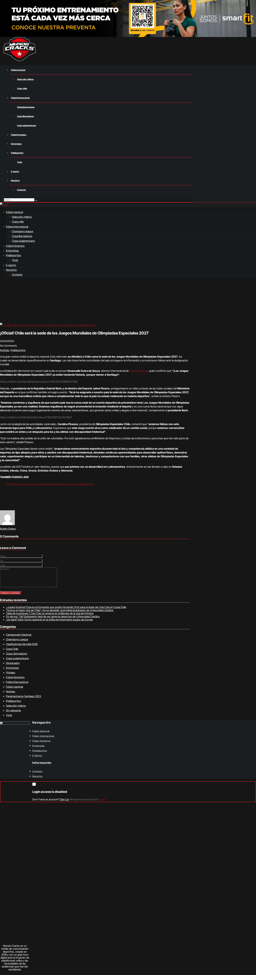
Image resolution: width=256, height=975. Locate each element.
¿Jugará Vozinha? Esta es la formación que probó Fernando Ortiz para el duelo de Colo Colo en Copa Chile (66, 607)
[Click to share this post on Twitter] (0, 508)
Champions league (26, 107)
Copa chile (22, 88)
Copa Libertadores (16, 653)
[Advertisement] (128, 300)
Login (102, 799)
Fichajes (10, 672)
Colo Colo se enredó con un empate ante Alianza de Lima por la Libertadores (49, 484)
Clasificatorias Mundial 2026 (22, 644)
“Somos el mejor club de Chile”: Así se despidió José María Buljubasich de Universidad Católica (59, 610)
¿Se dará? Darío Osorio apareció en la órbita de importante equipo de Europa (49, 619)
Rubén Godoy (8, 528)
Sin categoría (13, 710)
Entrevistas (16, 144)
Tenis (19, 162)
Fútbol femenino (18, 134)
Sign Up (64, 799)
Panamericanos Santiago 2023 (23, 696)
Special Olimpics (138, 370)
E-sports (15, 171)
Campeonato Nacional (18, 634)
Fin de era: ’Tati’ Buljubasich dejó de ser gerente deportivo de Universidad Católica (52, 616)
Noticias (4, 350)
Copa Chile (12, 648)
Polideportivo (17, 153)
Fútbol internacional (20, 97)
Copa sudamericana (26, 125)
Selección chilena (25, 79)
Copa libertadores (25, 116)
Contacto (21, 190)
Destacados (13, 663)
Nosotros (15, 180)
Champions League (17, 639)
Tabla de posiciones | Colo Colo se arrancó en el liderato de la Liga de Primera (49, 613)
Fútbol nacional (18, 70)
